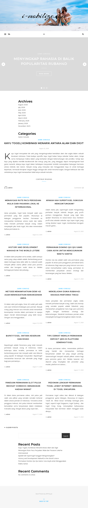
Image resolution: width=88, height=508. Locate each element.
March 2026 (22, 118)
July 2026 (21, 107)
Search (65, 436)
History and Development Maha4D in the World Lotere (38, 458)
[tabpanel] (44, 64)
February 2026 (23, 121)
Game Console (44, 54)
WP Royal (49, 494)
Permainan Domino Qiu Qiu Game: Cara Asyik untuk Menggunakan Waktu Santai (64, 250)
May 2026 (22, 113)
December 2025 (24, 126)
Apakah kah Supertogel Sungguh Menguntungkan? (36, 456)
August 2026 (23, 105)
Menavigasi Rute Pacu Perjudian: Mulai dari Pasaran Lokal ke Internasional (23, 203)
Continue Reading (44, 179)
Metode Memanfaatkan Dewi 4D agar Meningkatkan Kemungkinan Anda (23, 295)
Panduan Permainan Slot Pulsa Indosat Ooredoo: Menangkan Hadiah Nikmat (23, 386)
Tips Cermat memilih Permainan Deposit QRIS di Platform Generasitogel (64, 339)
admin (10, 188)
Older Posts (12, 427)
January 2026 (23, 123)
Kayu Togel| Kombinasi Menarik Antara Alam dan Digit (44, 143)
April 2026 (22, 115)
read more (44, 74)
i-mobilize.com (44, 15)
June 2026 (22, 110)
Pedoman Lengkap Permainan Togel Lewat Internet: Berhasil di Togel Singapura (65, 386)
